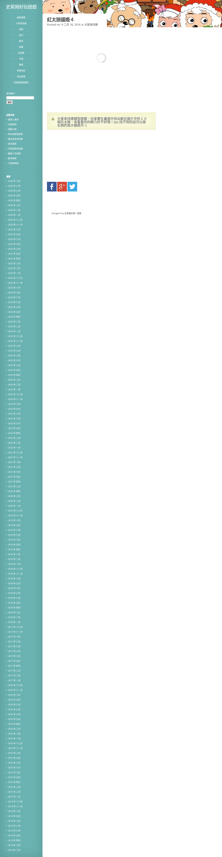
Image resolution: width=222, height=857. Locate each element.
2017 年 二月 (14, 675)
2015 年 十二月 (15, 743)
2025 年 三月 (14, 263)
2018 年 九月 (14, 583)
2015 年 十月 (14, 753)
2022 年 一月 (14, 447)
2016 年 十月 (14, 694)
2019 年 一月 (14, 563)
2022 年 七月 (14, 418)
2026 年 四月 (14, 200)
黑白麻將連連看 (15, 134)
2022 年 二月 (14, 442)
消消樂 (21, 52)
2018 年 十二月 (15, 568)
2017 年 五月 (14, 660)
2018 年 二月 (14, 617)
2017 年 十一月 (15, 631)
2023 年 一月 (14, 389)
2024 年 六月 (14, 307)
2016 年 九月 (14, 699)
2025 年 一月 (14, 273)
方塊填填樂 (13, 163)
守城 (21, 58)
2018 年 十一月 (15, 573)
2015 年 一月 (14, 796)
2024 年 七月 (14, 302)
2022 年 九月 (14, 408)
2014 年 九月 (14, 816)
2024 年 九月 (14, 292)
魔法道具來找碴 (15, 138)
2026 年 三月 (14, 205)
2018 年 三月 (14, 612)
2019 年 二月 (14, 559)
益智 (21, 29)
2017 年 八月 (14, 646)
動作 (21, 41)
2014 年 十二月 (15, 801)
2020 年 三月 (14, 496)
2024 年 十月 (14, 287)
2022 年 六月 (14, 423)
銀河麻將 (12, 158)
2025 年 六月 (14, 248)
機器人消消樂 (14, 153)
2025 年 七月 (14, 244)
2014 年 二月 (14, 850)
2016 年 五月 (14, 719)
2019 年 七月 (14, 534)
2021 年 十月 (14, 462)
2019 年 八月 (14, 530)
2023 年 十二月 (15, 336)
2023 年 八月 (14, 355)
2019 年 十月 (14, 520)
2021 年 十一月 (15, 457)
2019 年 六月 (14, 539)
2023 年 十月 (14, 345)
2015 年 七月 (14, 767)
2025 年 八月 (14, 239)
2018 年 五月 (14, 602)
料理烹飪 (21, 70)
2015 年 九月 (14, 757)
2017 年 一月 (14, 680)
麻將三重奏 (13, 119)
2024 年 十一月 (15, 282)
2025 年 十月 (14, 229)
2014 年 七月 (14, 825)
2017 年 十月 (14, 636)
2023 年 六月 (14, 365)
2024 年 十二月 (15, 277)
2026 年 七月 (14, 185)
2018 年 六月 (14, 597)
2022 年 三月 (14, 437)
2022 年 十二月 (15, 394)
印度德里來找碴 (15, 148)
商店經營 (21, 76)
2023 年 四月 (14, 374)
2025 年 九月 (14, 234)
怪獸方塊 (12, 129)
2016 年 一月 (14, 738)
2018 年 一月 (14, 622)
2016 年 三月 (14, 728)
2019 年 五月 (14, 544)
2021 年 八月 (14, 467)
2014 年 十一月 (15, 806)
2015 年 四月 (14, 782)
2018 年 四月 (14, 607)
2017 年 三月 (14, 670)
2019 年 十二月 (15, 510)
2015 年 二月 (14, 791)
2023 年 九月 (14, 350)
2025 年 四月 (14, 258)
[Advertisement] (75, 156)
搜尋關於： (11, 93)
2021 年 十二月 (15, 452)
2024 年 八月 (14, 297)
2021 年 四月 (14, 481)
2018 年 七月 (14, 593)
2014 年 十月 (14, 811)
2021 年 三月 (14, 486)
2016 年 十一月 (15, 690)
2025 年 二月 (14, 268)
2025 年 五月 (14, 253)
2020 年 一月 (14, 505)
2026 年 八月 (14, 181)
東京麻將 (12, 143)
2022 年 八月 (14, 413)
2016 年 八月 (14, 704)
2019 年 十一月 (15, 515)
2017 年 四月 (14, 665)
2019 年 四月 (14, 549)
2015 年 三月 (14, 786)
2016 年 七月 (14, 709)
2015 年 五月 (14, 777)
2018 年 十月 (14, 578)
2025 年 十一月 (15, 224)
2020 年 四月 (14, 491)
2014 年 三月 (14, 845)
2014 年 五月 (14, 835)
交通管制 (12, 124)
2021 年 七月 (14, 471)
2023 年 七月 (14, 360)
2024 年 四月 (14, 316)
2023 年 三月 (14, 379)
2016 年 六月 (14, 714)
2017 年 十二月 (15, 627)
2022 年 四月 (14, 433)
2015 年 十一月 (15, 748)
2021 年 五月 (14, 476)
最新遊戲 (21, 17)
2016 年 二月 (14, 733)
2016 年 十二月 (15, 685)
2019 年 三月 (14, 554)
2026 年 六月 (14, 190)
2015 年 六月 (14, 772)
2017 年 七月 (14, 651)
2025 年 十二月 (15, 219)
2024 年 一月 (14, 331)
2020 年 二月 (14, 500)
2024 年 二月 (14, 326)
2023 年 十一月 (15, 340)
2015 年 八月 (14, 762)
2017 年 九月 (14, 641)
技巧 (21, 35)
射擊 (21, 46)
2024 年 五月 (14, 311)
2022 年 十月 (14, 404)
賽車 (21, 64)
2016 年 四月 (14, 723)
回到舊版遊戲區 (21, 82)
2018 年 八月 (14, 588)
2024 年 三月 (14, 321)
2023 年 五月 (14, 370)
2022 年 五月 (14, 428)
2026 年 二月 (14, 210)
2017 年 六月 (14, 656)
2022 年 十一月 (15, 399)
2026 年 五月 (14, 195)
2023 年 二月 (14, 384)
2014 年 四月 (14, 840)
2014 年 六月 (14, 830)
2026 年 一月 (14, 214)
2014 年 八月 (14, 820)
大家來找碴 (21, 23)
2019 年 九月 (14, 525)
